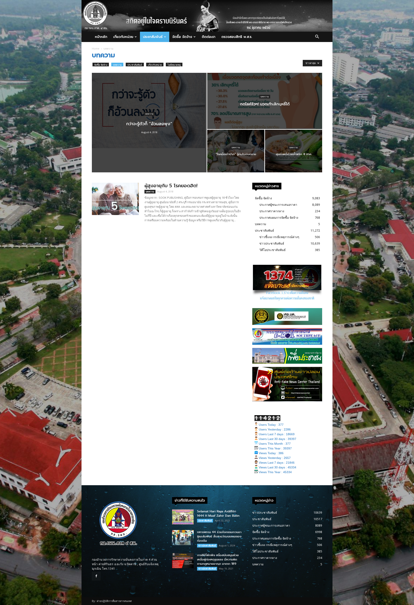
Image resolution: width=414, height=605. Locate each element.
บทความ (117, 64)
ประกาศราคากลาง (271, 211)
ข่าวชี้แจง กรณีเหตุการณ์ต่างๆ (279, 237)
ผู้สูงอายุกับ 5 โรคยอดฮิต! (171, 185)
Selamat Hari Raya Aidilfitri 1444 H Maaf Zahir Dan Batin (218, 513)
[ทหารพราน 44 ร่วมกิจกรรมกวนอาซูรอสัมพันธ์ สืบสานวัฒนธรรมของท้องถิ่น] (183, 537)
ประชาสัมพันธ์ (153, 36)
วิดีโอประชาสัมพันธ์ (272, 250)
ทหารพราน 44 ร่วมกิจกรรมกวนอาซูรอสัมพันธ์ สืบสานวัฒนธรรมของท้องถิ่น (219, 536)
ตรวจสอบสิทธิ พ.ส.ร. (236, 36)
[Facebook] (96, 576)
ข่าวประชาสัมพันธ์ (271, 243)
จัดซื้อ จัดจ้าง (182, 36)
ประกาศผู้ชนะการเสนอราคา (278, 205)
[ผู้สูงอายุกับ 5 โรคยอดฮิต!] (115, 199)
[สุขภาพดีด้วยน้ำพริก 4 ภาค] (293, 151)
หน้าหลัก (101, 36)
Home (95, 48)
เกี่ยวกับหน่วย (123, 36)
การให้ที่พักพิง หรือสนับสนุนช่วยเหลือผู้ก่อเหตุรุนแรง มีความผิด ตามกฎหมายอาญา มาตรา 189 (218, 559)
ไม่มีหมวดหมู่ (174, 64)
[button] (317, 37)
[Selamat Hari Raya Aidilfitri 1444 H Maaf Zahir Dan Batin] (183, 516)
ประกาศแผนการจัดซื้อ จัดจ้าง (278, 217)
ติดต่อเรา (208, 36)
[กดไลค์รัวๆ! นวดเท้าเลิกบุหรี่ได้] (264, 101)
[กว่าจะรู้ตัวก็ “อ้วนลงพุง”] (149, 109)
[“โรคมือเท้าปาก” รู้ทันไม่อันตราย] (235, 151)
